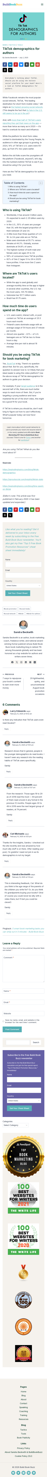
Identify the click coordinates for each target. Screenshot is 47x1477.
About (23, 1399)
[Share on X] (10, 70)
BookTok (11, 363)
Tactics (12, 45)
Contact (23, 1403)
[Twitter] (18, 1473)
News (5, 45)
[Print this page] (37, 64)
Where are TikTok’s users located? (25, 189)
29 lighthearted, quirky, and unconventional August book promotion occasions (37, 684)
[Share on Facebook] (5, 64)
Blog (23, 1395)
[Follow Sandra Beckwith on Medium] (35, 662)
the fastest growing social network (27, 107)
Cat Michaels (17, 833)
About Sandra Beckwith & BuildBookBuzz (23, 1452)
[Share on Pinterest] (16, 64)
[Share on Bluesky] (21, 64)
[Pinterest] (29, 1473)
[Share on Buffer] (26, 64)
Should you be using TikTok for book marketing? (25, 199)
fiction (28, 438)
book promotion (10, 609)
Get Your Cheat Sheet (17, 593)
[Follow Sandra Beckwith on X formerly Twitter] (17, 662)
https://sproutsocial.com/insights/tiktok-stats (23, 479)
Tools (20, 45)
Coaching (23, 1411)
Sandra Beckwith (11, 58)
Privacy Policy (23, 1448)
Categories (7, 1121)
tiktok (21, 614)
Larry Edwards (18, 711)
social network (10, 614)
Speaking (23, 1407)
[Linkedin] (34, 1473)
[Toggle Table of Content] (39, 183)
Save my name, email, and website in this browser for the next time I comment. (22, 1021)
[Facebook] (13, 1473)
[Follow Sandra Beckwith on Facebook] (12, 662)
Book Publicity (23, 1437)
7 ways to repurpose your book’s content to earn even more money (12, 681)
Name (7, 991)
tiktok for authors (33, 614)
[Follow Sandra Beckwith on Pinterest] (30, 662)
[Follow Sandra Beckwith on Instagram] (21, 662)
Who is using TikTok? (18, 186)
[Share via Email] (32, 64)
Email (7, 1002)
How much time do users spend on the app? (24, 193)
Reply (6, 729)
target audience (28, 386)
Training (23, 1415)
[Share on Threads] (5, 70)
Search (36, 1042)
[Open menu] (42, 4)
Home (23, 1391)
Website (7, 1013)
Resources (23, 1419)
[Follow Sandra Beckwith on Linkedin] (26, 662)
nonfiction (25, 440)
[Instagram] (23, 1473)
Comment (9, 957)
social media (24, 609)
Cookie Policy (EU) (23, 1456)
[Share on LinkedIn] (10, 64)
